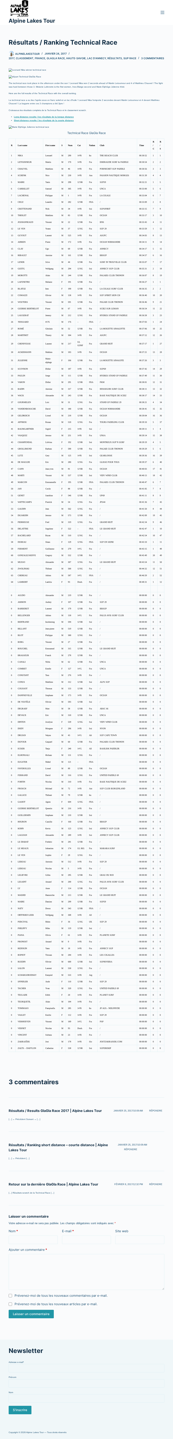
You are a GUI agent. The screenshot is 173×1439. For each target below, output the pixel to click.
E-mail (68, 1231)
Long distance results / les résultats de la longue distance (44, 117)
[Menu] (162, 12)
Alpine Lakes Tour (32, 21)
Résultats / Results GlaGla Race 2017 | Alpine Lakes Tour (55, 1111)
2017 (11, 58)
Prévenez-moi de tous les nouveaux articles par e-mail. (56, 1304)
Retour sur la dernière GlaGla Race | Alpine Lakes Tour (53, 1184)
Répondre (155, 1110)
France (40, 58)
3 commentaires (152, 58)
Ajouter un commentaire (28, 1250)
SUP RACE (129, 58)
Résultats (114, 58)
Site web (121, 1231)
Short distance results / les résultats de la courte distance (44, 120)
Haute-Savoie (76, 58)
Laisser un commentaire (31, 1314)
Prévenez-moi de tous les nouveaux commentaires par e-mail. (61, 1296)
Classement (24, 58)
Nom (13, 1231)
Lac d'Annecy (96, 58)
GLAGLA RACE (56, 58)
